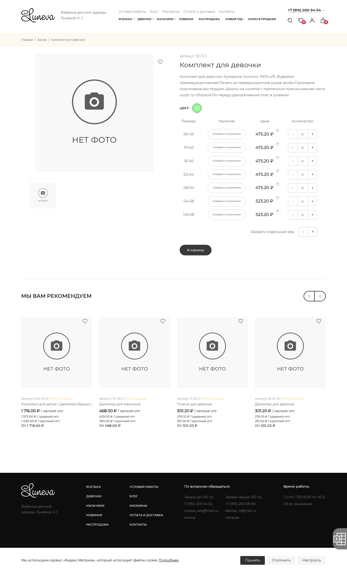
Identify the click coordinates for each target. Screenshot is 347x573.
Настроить (311, 560)
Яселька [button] (125, 19)
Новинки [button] (186, 19)
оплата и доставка (146, 515)
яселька (93, 487)
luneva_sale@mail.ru (201, 511)
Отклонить (281, 560)
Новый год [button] (233, 19)
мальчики (95, 505)
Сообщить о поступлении (227, 134)
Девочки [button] (144, 19)
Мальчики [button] (165, 19)
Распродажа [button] (209, 19)
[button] (312, 20)
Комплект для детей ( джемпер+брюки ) (56, 404)
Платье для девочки (194, 404)
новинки (94, 515)
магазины (138, 505)
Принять (252, 560)
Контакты (227, 11)
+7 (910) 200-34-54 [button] (304, 10)
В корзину (195, 250)
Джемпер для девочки (274, 404)
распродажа (97, 524)
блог (134, 496)
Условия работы (132, 11)
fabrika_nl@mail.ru (240, 511)
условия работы (144, 487)
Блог (154, 11)
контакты (138, 524)
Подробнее (169, 560)
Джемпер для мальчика (119, 404)
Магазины (171, 11)
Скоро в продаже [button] (262, 19)
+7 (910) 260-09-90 (240, 504)
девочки (94, 496)
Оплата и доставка (199, 11)
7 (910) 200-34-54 (198, 504)
